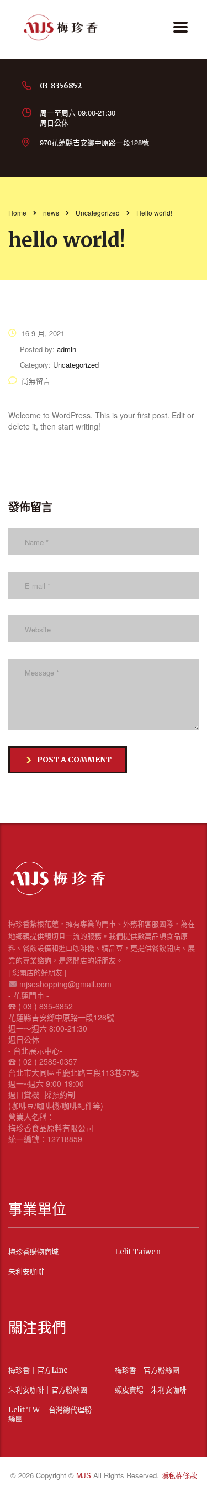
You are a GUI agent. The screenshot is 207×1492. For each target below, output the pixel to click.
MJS (84, 1475)
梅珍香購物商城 (33, 1252)
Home (17, 212)
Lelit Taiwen (138, 1252)
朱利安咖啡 (26, 1272)
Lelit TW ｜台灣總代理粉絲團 (50, 1414)
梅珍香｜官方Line (38, 1370)
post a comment (74, 760)
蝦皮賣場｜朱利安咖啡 (151, 1390)
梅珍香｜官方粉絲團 (147, 1370)
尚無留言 (36, 380)
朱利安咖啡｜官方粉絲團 (47, 1390)
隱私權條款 (179, 1475)
